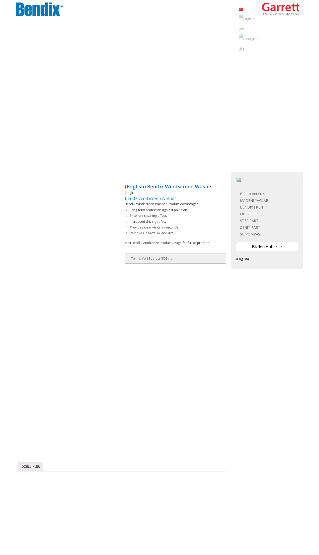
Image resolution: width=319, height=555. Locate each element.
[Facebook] (148, 536)
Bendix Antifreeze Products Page (157, 242)
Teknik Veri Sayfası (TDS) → (151, 258)
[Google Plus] (163, 536)
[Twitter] (156, 536)
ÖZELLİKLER (30, 466)
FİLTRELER (249, 214)
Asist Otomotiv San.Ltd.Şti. (172, 544)
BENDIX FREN (251, 207)
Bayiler (211, 10)
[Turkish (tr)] (241, 8)
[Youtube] (171, 536)
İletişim (227, 10)
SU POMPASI (250, 234)
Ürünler (176, 10)
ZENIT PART (250, 227)
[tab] (30, 466)
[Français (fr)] (249, 43)
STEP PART (249, 220)
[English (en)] (249, 23)
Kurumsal (157, 10)
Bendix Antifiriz (252, 193)
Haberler (194, 10)
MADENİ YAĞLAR (254, 200)
